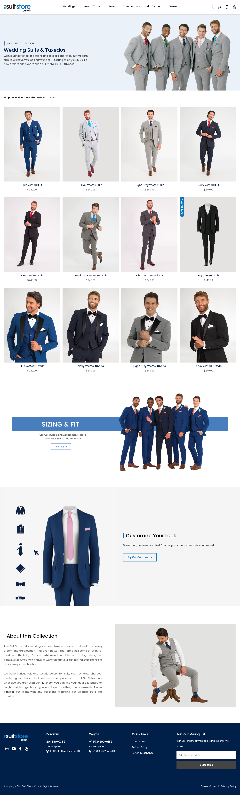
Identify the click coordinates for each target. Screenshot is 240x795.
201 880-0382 (55, 742)
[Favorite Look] (227, 7)
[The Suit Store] (23, 736)
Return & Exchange (143, 753)
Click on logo (20, 7)
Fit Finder (47, 683)
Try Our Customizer (140, 557)
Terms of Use (208, 786)
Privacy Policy (228, 786)
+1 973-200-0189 (100, 742)
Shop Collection (13, 97)
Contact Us (138, 741)
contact (10, 692)
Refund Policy (139, 747)
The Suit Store (25, 786)
